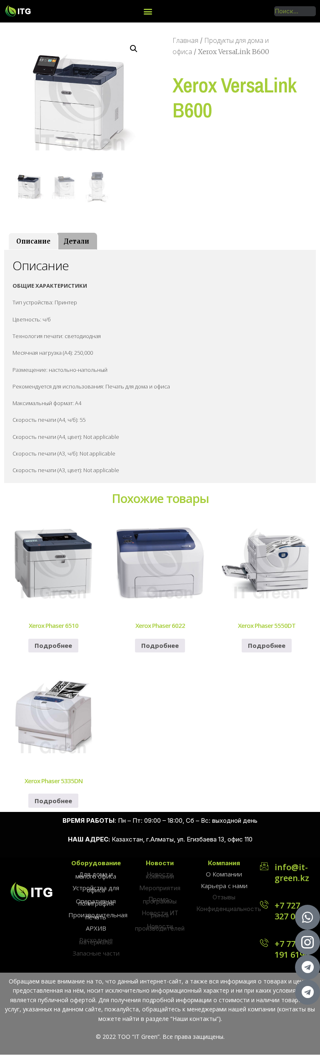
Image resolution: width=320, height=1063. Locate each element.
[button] (148, 11)
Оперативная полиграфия (96, 902)
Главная (185, 40)
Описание (33, 241)
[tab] (33, 241)
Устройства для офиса (95, 889)
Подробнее (53, 645)
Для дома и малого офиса (95, 875)
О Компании (224, 874)
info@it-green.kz (292, 872)
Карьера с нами (224, 885)
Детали (76, 241)
